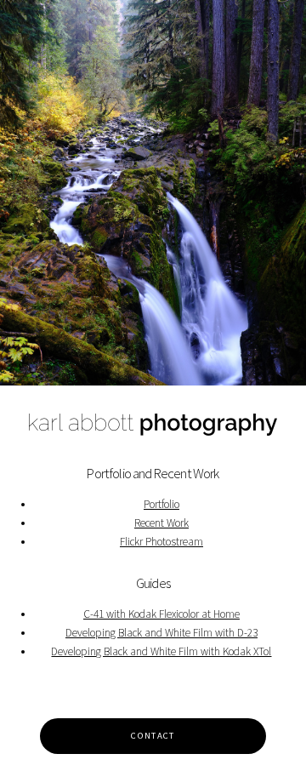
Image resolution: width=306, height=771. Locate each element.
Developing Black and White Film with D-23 (161, 632)
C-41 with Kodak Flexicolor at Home (161, 614)
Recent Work (161, 523)
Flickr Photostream (161, 541)
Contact (152, 735)
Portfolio (161, 504)
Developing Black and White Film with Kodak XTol (161, 651)
